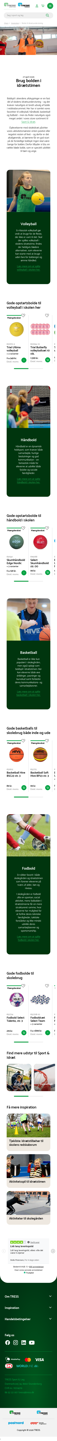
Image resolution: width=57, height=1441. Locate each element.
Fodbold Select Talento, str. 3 (15, 1019)
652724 (10, 1014)
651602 (10, 769)
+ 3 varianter (13, 354)
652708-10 (35, 1014)
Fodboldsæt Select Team (37, 1019)
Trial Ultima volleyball (14, 349)
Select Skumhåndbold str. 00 (39, 563)
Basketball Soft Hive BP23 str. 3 (39, 774)
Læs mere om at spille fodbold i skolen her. (28, 938)
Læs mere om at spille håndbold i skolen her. (28, 481)
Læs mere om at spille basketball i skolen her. (28, 693)
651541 (10, 557)
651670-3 (11, 344)
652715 (33, 769)
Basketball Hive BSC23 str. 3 (16, 774)
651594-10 (35, 344)
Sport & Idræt (28, 122)
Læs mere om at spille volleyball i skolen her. (28, 268)
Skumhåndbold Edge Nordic (16, 562)
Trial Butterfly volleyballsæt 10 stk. (40, 350)
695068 (33, 557)
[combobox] (26, 15)
